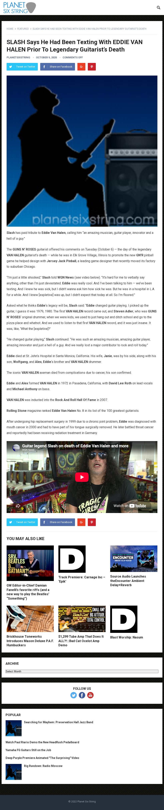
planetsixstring (18, 57)
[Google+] (81, 67)
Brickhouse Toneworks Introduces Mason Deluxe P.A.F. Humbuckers (30, 641)
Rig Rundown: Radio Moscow (43, 766)
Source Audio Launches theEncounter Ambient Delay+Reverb (128, 581)
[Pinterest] (92, 67)
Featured (23, 28)
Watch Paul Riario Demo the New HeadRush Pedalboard (42, 742)
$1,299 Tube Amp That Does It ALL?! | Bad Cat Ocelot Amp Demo (81, 641)
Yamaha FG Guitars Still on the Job (28, 750)
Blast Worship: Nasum (126, 637)
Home (10, 28)
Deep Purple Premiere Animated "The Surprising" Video (42, 758)
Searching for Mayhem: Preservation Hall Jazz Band (58, 722)
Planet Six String (86, 801)
